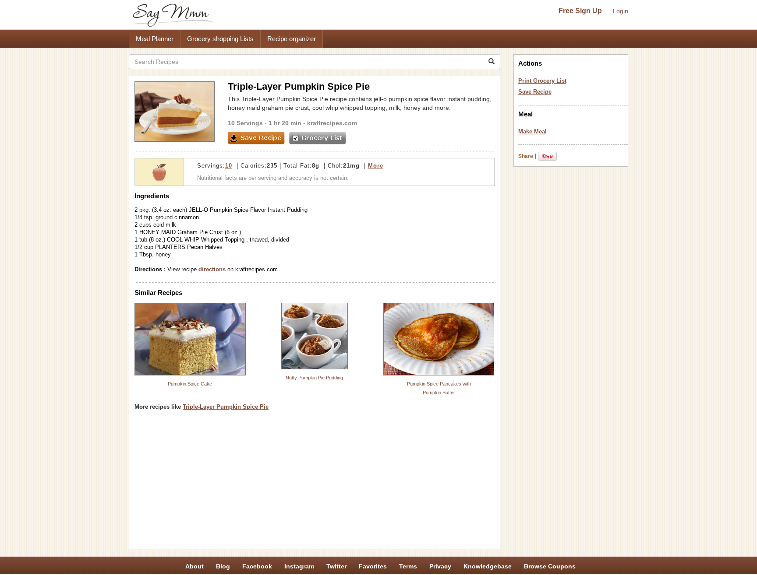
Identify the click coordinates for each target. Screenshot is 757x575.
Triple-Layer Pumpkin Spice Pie (226, 406)
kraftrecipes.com (332, 122)
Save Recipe (535, 91)
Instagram (299, 566)
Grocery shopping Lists (220, 38)
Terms (408, 566)
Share (525, 156)
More (375, 165)
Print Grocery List (542, 80)
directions (212, 269)
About (194, 566)
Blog (223, 566)
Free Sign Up (580, 10)
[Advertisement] (314, 483)
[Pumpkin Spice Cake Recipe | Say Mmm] (190, 339)
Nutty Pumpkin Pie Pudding (314, 377)
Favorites (373, 566)
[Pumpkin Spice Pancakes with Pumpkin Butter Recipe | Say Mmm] (439, 339)
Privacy (440, 566)
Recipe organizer (291, 38)
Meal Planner (154, 38)
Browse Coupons (550, 566)
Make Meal (532, 131)
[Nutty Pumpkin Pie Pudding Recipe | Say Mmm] (314, 336)
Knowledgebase (487, 566)
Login (620, 10)
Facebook (257, 566)
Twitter (336, 566)
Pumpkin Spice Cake (190, 383)
